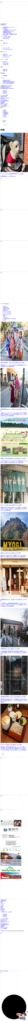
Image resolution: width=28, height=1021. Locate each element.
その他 (4, 319)
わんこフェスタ (6, 314)
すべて (4, 306)
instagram (5, 91)
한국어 (4, 115)
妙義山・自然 (6, 308)
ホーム (4, 120)
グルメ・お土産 (6, 311)
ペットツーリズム (7, 313)
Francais (5, 116)
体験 (4, 315)
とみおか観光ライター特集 (9, 318)
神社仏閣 (5, 310)
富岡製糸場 (5, 307)
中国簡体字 (5, 112)
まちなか (5, 317)
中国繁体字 (5, 114)
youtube (4, 93)
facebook (5, 90)
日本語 (4, 110)
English (4, 111)
